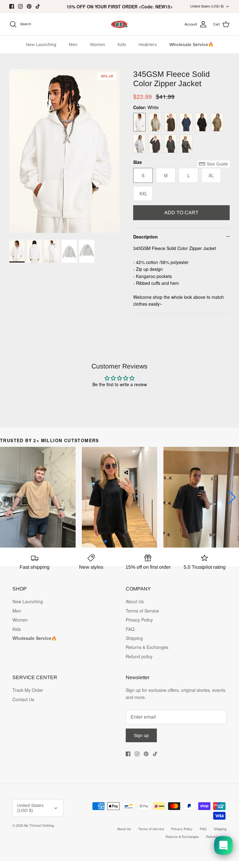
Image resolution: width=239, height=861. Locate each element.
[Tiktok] (37, 6)
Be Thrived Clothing (39, 825)
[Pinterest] (29, 6)
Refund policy (139, 656)
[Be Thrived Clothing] (119, 24)
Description (145, 237)
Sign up (141, 735)
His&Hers (147, 44)
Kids (122, 44)
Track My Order (27, 690)
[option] (64, 151)
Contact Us (23, 699)
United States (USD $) (207, 6)
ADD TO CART (181, 212)
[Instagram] (20, 6)
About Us (135, 601)
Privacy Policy (139, 620)
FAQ (130, 629)
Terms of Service (142, 611)
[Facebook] (11, 6)
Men (73, 44)
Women (97, 44)
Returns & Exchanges (147, 647)
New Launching (41, 44)
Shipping (134, 638)
